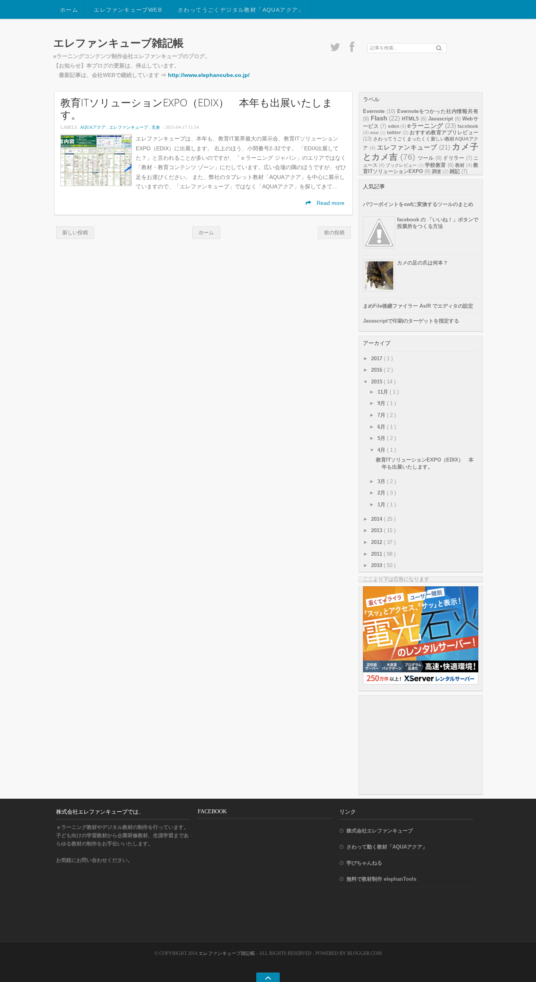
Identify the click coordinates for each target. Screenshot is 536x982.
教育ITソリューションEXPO (420, 168)
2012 (377, 542)
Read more (330, 203)
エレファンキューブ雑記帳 (118, 43)
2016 (377, 370)
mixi (374, 132)
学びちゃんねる (364, 863)
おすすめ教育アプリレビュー (444, 132)
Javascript (440, 119)
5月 (382, 438)
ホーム (69, 10)
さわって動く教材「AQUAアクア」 (386, 847)
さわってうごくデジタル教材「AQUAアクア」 (241, 10)
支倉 (156, 127)
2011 (377, 554)
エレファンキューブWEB (128, 10)
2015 (377, 382)
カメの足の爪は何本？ (422, 263)
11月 (383, 392)
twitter (394, 132)
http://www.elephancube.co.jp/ (209, 75)
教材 (460, 165)
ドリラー (453, 158)
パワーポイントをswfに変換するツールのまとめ (418, 204)
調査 (436, 171)
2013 (377, 530)
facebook (468, 126)
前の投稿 (334, 232)
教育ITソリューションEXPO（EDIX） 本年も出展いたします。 (196, 109)
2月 (382, 493)
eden (393, 126)
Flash (379, 118)
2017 (377, 358)
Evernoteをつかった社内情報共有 (437, 111)
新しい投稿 (75, 232)
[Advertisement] (422, 744)
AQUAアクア (93, 127)
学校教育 (435, 165)
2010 (377, 565)
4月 (382, 450)
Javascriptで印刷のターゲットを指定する (411, 321)
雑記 (455, 171)
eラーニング (425, 125)
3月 (382, 481)
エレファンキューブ (129, 127)
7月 (382, 415)
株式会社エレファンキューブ (379, 831)
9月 (382, 403)
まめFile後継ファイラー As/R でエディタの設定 (418, 306)
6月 (382, 427)
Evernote (374, 111)
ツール (426, 158)
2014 (377, 519)
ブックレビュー (401, 165)
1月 (382, 504)
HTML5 (410, 119)
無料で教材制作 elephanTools (381, 879)
